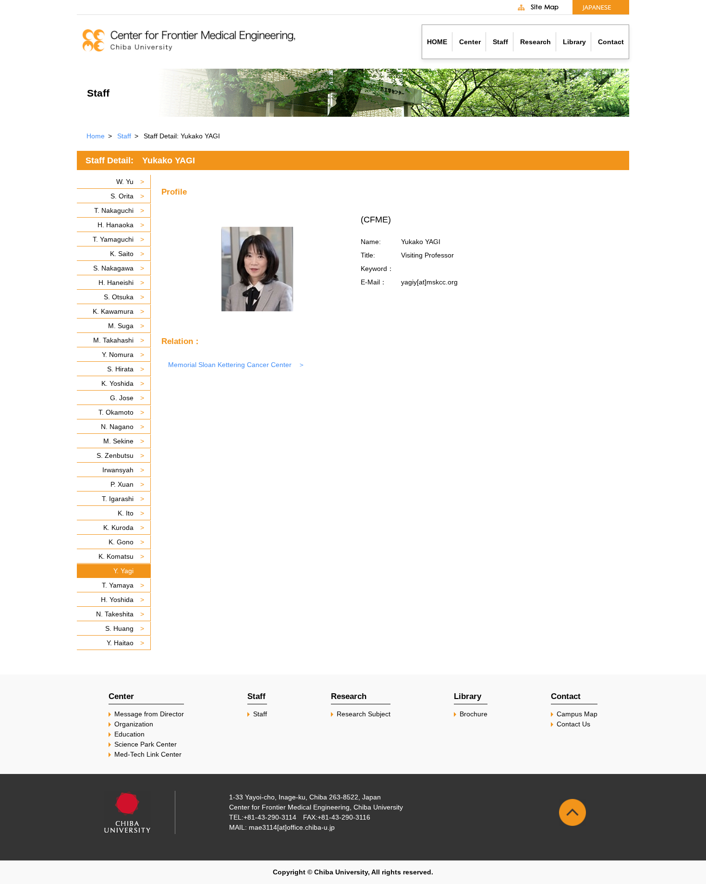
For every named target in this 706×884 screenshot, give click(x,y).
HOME (437, 42)
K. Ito (126, 513)
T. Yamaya (118, 585)
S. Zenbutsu (115, 455)
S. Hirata (120, 369)
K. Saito (122, 254)
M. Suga (121, 326)
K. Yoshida (117, 383)
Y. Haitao (120, 643)
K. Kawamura (113, 311)
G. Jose (122, 398)
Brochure (473, 714)
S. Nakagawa (113, 268)
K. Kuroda (118, 527)
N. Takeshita (115, 614)
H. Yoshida (117, 599)
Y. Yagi (123, 571)
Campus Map (577, 714)
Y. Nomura (118, 354)
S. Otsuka (119, 297)
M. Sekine (118, 441)
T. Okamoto (116, 412)
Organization (133, 724)
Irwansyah (118, 470)
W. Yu (125, 181)
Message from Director (149, 714)
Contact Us (573, 724)
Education (129, 734)
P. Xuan (122, 484)
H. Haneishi (116, 282)
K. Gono (121, 542)
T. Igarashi (118, 499)
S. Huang (119, 628)
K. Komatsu (116, 556)
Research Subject (363, 714)
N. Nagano (117, 426)
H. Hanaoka (115, 225)
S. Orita (122, 196)
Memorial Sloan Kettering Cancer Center (230, 364)
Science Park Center (145, 744)
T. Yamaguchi (113, 239)
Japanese (600, 7)
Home (95, 136)
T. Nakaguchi (114, 210)
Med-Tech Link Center (148, 754)
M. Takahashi (113, 340)
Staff (124, 136)
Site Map (544, 7)
